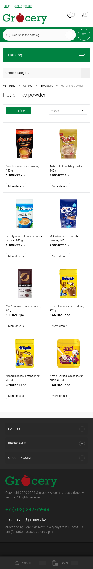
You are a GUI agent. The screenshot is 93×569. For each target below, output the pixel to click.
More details (16, 186)
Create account (23, 5)
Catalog (15, 55)
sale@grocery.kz (31, 519)
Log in (6, 5)
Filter (21, 111)
